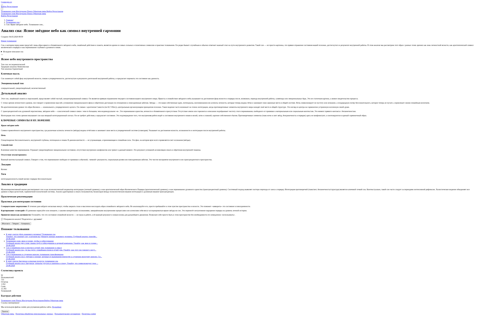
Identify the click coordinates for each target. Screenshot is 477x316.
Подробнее (56, 307)
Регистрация (12, 6)
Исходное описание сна (13, 52)
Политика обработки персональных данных (34, 314)
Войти (4, 6)
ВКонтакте (6, 224)
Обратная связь (39, 11)
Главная (9, 20)
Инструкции (21, 11)
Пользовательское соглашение (68, 314)
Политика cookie (89, 314)
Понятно (5, 311)
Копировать (25, 224)
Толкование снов (8, 11)
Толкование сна (13, 22)
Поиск (30, 11)
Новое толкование (9, 41)
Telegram (15, 224)
